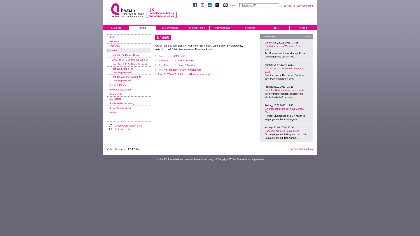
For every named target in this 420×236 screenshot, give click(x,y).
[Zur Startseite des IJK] (162, 11)
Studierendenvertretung (121, 103)
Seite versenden (123, 129)
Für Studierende (196, 27)
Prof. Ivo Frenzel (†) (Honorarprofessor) (122, 71)
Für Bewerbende (169, 27)
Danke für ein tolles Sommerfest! (282, 131)
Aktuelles (114, 41)
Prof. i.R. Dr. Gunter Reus (125, 55)
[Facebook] (195, 5)
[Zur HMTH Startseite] (126, 10)
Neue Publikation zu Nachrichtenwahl (284, 90)
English (233, 5)
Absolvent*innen (117, 85)
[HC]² (276, 27)
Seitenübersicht (304, 5)
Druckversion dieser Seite (128, 125)
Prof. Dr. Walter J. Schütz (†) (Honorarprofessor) (127, 79)
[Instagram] (203, 5)
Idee (111, 36)
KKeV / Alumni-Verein (120, 108)
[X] (218, 5)
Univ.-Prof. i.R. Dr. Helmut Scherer (130, 59)
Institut (142, 27)
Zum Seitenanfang (303, 149)
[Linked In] (210, 5)
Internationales (223, 27)
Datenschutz (243, 159)
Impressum (258, 159)
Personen (114, 46)
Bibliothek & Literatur (120, 89)
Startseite (116, 27)
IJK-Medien (115, 98)
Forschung (249, 27)
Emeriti (113, 50)
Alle (309, 36)
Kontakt (303, 27)
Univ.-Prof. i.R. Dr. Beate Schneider (130, 64)
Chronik (113, 112)
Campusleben (116, 94)
